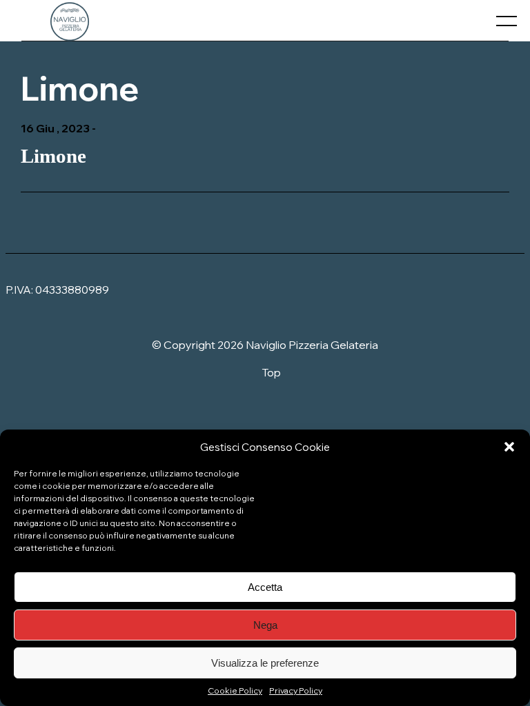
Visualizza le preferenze (265, 663)
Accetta (265, 587)
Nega (265, 625)
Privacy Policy (295, 690)
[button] (509, 447)
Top (271, 372)
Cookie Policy (235, 690)
